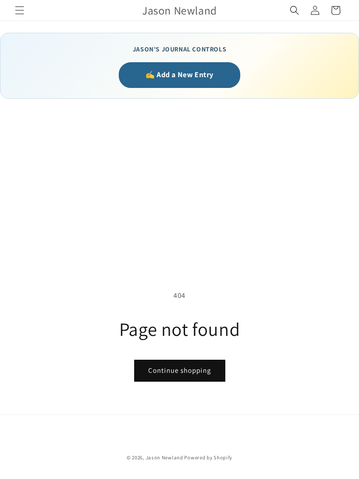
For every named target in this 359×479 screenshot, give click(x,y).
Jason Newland (164, 457)
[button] (19, 10)
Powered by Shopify (208, 457)
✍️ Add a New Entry (179, 75)
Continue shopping (179, 370)
